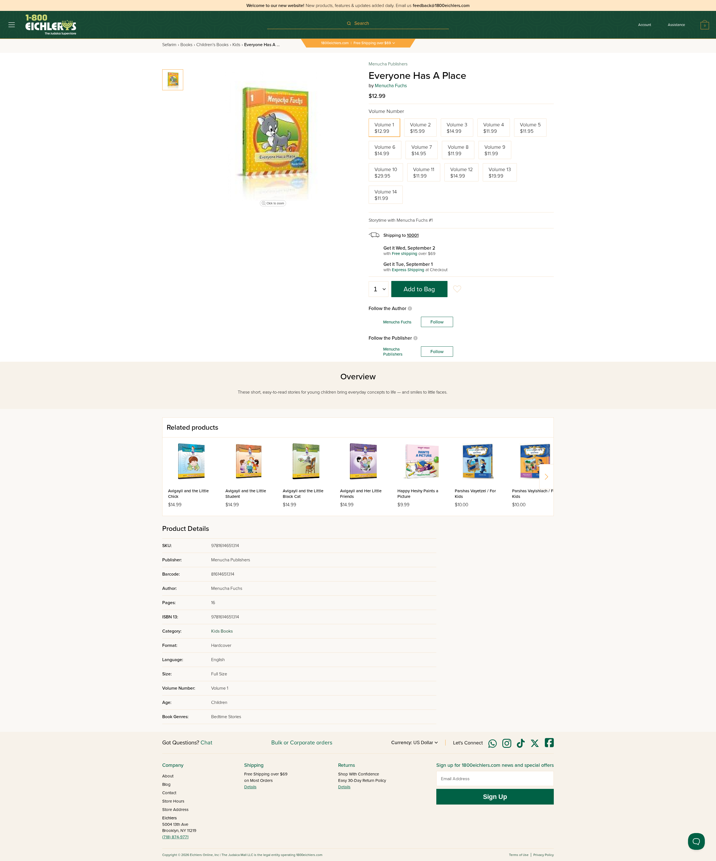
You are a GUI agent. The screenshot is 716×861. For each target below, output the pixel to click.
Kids (237, 45)
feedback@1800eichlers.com (441, 5)
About (167, 776)
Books (187, 45)
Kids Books (222, 631)
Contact (169, 792)
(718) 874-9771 (175, 836)
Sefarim (170, 45)
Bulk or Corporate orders (301, 742)
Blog (166, 784)
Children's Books (213, 45)
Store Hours (173, 801)
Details (250, 786)
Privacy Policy (543, 855)
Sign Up (495, 796)
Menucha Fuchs (391, 86)
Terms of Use (519, 855)
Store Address (175, 809)
